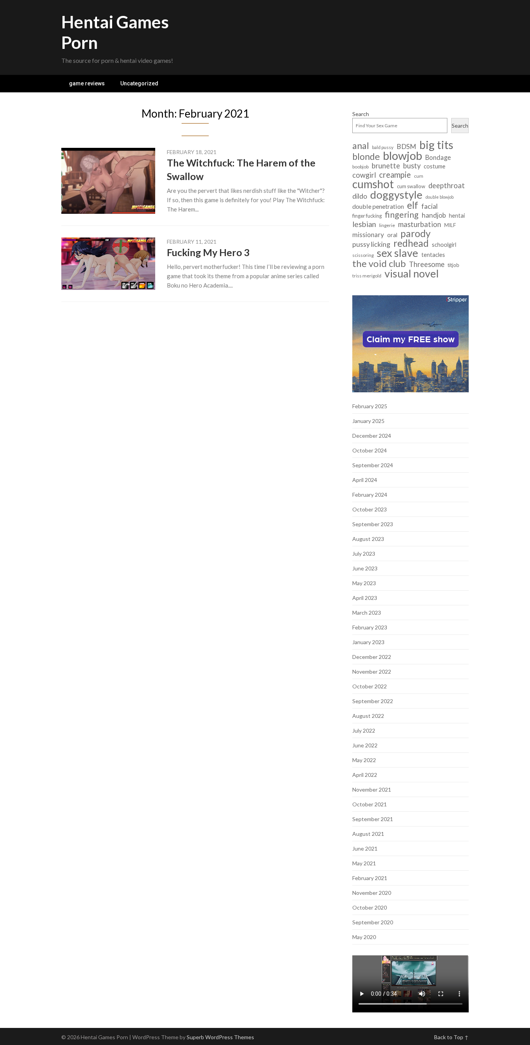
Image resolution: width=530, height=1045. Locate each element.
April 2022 (364, 774)
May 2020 (364, 937)
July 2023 (363, 553)
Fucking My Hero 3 (208, 252)
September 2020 (372, 922)
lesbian (364, 224)
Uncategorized (139, 83)
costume (434, 166)
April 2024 (364, 480)
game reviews (87, 83)
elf (412, 205)
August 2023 (368, 538)
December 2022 (371, 656)
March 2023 (366, 612)
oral (392, 235)
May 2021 (364, 863)
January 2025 (368, 421)
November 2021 (371, 789)
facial (429, 206)
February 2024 (369, 494)
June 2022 (365, 745)
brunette (386, 166)
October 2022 (369, 686)
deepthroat (446, 186)
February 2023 (369, 627)
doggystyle (396, 195)
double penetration (378, 206)
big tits (436, 145)
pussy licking (371, 244)
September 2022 (372, 701)
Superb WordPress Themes (220, 1037)
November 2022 (371, 671)
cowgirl (364, 175)
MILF (450, 225)
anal (360, 146)
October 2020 (369, 907)
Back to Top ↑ (451, 1037)
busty (412, 166)
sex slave (397, 253)
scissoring (363, 255)
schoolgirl (444, 244)
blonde (366, 157)
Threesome (427, 264)
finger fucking (367, 216)
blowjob (402, 155)
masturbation (419, 224)
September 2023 (372, 524)
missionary (368, 235)
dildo (359, 196)
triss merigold (366, 276)
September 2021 (372, 819)
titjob (453, 265)
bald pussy (382, 147)
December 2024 (371, 435)
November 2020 (371, 892)
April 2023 (364, 597)
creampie (395, 175)
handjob (434, 215)
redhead (411, 243)
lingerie (387, 225)
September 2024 (372, 465)
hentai (457, 215)
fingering (402, 215)
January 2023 (368, 642)
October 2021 (369, 804)
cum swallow (411, 186)
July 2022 (363, 730)
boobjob (360, 167)
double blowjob (440, 196)
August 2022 (368, 715)
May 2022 (364, 760)
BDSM (406, 146)
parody (415, 233)
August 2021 (368, 833)
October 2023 (369, 509)
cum (418, 176)
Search (360, 114)
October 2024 (369, 450)
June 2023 (365, 568)
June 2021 (365, 848)
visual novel (412, 273)
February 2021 (369, 878)
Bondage (438, 157)
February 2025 (369, 406)
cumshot (373, 184)
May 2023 (364, 583)
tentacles (433, 254)
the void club (379, 263)
